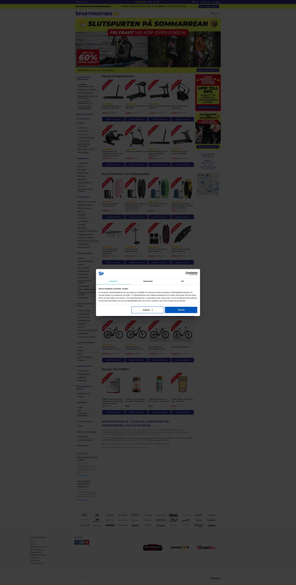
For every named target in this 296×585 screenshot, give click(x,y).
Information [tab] (148, 281)
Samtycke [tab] (113, 281)
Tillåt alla (181, 310)
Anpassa (146, 310)
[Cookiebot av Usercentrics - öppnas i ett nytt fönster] (187, 273)
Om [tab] (182, 281)
